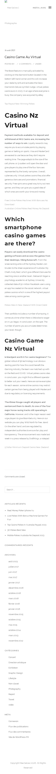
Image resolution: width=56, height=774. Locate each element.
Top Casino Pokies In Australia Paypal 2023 (26, 525)
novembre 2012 (16, 641)
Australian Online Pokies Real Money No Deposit (27, 208)
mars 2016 (14, 598)
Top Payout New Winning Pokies (20, 104)
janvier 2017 (14, 582)
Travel (11, 699)
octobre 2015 (15, 619)
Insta (36, 8)
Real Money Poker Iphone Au (20, 510)
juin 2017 (13, 572)
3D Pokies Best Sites (16, 530)
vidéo (11, 705)
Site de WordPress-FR (19, 737)
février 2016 (14, 604)
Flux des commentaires (19, 732)
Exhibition (13, 668)
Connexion (13, 721)
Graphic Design (16, 673)
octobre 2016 (15, 593)
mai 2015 (13, 625)
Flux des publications (18, 726)
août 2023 (13, 561)
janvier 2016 (14, 609)
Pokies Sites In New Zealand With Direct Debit (26, 305)
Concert (12, 657)
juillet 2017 (14, 567)
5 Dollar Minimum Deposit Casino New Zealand (27, 447)
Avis (43, 8)
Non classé (14, 683)
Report (12, 694)
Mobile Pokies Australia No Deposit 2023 (25, 535)
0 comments (25, 64)
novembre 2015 (16, 614)
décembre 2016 (16, 588)
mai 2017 (13, 577)
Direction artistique (17, 662)
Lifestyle (12, 678)
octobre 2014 (15, 630)
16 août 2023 (10, 50)
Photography (15, 689)
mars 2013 (13, 635)
